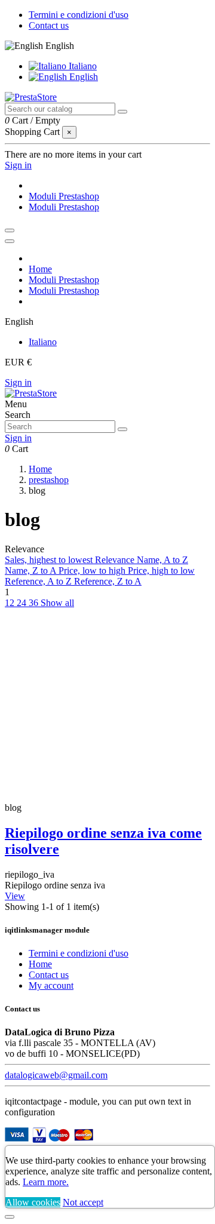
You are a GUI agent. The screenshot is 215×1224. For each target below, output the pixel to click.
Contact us (49, 25)
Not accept (83, 1202)
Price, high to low (161, 570)
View (15, 896)
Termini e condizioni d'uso (78, 15)
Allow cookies (32, 1202)
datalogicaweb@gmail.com (56, 1075)
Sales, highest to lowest (50, 560)
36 (35, 603)
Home (40, 964)
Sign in (18, 382)
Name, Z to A (32, 570)
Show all (57, 603)
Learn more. (46, 1182)
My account (51, 985)
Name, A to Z (162, 560)
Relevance (116, 560)
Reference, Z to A (108, 581)
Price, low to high (93, 570)
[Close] (9, 241)
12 (11, 603)
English (82, 77)
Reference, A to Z (39, 581)
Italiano (81, 66)
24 (23, 603)
